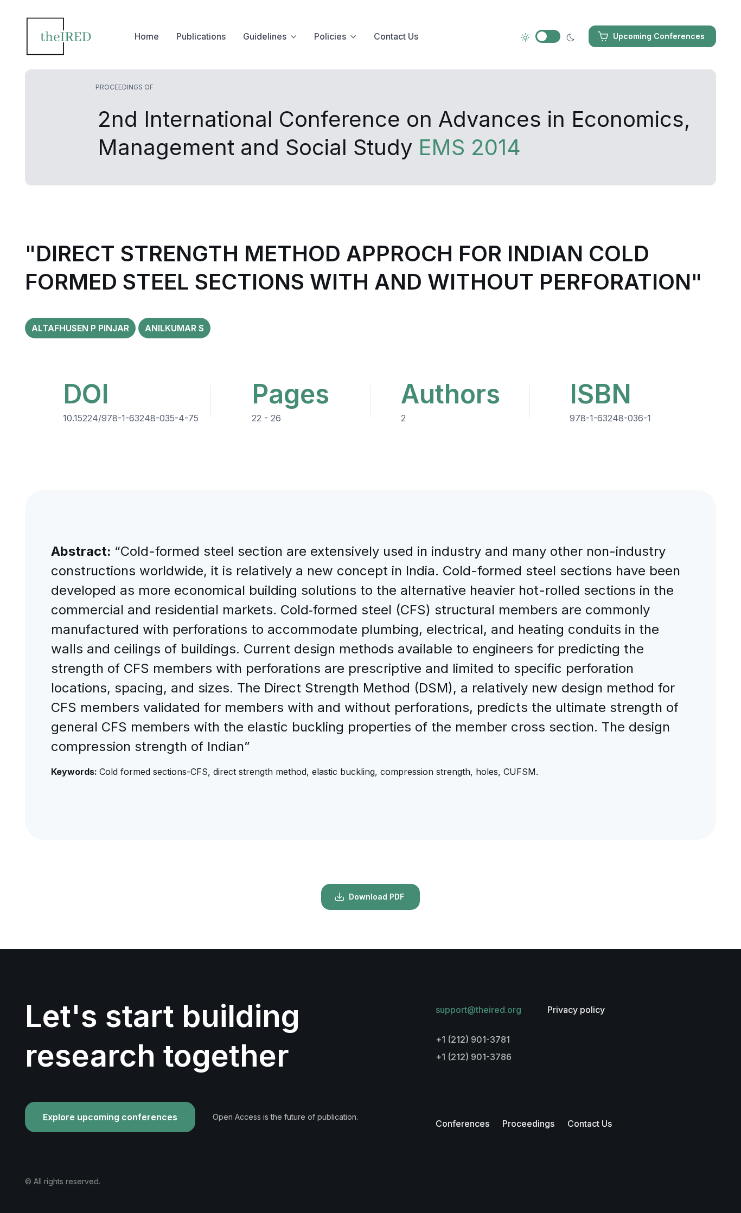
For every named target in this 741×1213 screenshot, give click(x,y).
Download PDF (376, 896)
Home (147, 36)
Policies (330, 36)
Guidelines (264, 36)
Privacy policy (576, 1009)
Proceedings (528, 1123)
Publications (201, 36)
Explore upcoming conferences (110, 1117)
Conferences (462, 1123)
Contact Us (396, 36)
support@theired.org (478, 1009)
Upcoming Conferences (659, 36)
